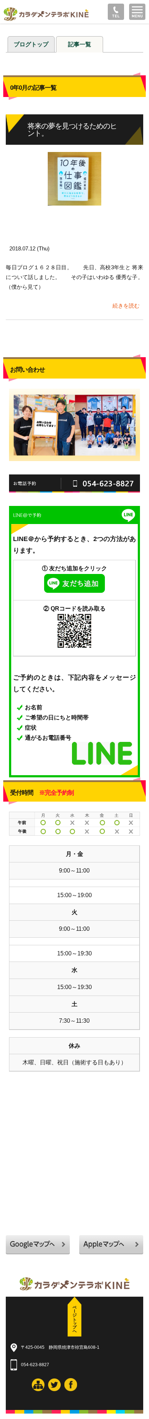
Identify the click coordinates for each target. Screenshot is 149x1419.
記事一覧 (79, 44)
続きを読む (126, 306)
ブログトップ (31, 44)
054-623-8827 (35, 1364)
